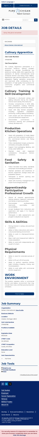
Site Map (4, 412)
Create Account (25, 5)
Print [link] (4, 371)
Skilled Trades (6, 402)
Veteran (4, 399)
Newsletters (30, 412)
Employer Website (7, 313)
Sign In (6, 5)
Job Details (8, 41)
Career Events (5, 414)
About (13, 45)
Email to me (7, 368)
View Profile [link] (19, 310)
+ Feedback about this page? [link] (29, 375)
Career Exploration (8, 396)
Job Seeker (5, 390)
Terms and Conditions (16, 412)
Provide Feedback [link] (9, 370)
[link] (19, 11)
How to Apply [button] (19, 294)
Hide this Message (19, 435)
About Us (4, 405)
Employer (5, 393)
